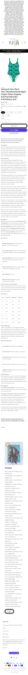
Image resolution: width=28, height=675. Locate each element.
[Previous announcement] (2, 17)
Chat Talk (5, 647)
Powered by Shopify (16, 668)
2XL (3, 115)
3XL (8, 115)
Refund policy (23, 668)
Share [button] (3, 427)
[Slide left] (11, 85)
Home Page (5, 634)
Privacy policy (7, 670)
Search (4, 628)
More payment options (14, 133)
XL (19, 112)
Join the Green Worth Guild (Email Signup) (12, 625)
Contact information (14, 672)
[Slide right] (16, 85)
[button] (2, 42)
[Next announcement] (25, 17)
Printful (9, 611)
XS (3, 112)
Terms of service (14, 670)
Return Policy (6, 636)
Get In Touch (5, 631)
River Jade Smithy (8, 668)
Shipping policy (22, 670)
